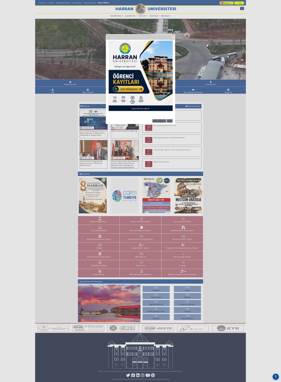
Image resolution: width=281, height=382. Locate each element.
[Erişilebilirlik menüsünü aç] (276, 377)
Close (173, 37)
